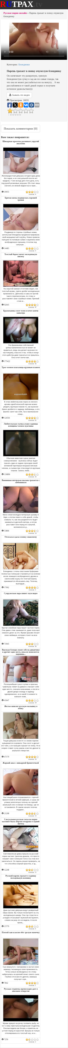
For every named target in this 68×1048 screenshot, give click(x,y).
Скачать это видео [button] (20, 95)
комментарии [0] (20, 128)
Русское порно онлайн (15, 13)
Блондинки (24, 64)
